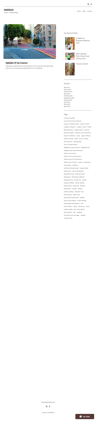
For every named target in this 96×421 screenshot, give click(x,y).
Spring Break (77, 141)
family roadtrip (79, 183)
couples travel (84, 168)
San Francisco (68, 141)
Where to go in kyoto (70, 162)
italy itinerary (68, 194)
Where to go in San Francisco (73, 159)
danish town (67, 171)
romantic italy (68, 218)
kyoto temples (81, 200)
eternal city (77, 180)
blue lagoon (67, 165)
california (75, 165)
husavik (74, 188)
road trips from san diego (71, 215)
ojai (75, 209)
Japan (78, 135)
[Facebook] (91, 4)
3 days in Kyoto (84, 124)
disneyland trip (68, 180)
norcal (87, 206)
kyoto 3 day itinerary (70, 200)
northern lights (68, 209)
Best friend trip (68, 130)
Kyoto (76, 138)
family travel (68, 186)
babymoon (87, 162)
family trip (76, 186)
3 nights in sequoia (69, 127)
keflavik (82, 197)
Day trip (86, 130)
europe (84, 180)
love (82, 203)
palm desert (81, 209)
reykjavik (79, 212)
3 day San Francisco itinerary (72, 121)
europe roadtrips (69, 183)
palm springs (68, 212)
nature (75, 206)
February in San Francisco (83, 132)
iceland (80, 188)
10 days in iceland (69, 118)
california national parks (71, 168)
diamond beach (80, 174)
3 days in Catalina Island (71, 124)
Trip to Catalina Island (70, 144)
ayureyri (80, 162)
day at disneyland (77, 171)
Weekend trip (85, 147)
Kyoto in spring (83, 138)
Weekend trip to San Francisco (73, 150)
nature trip (81, 206)
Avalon (89, 127)
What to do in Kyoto (70, 153)
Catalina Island (78, 130)
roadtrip (83, 215)
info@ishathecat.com (48, 402)
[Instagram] (88, 4)
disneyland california (78, 177)
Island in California (69, 135)
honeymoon (67, 188)
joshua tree (76, 194)
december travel (69, 174)
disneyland (67, 177)
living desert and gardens (72, 203)
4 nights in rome (81, 127)
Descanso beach (69, 132)
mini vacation (68, 206)
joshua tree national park (71, 197)
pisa (74, 212)
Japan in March (85, 135)
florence (82, 186)
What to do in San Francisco (72, 156)
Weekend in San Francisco (72, 147)
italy (82, 191)
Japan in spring (68, 138)
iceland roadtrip (69, 191)
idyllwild (77, 191)
